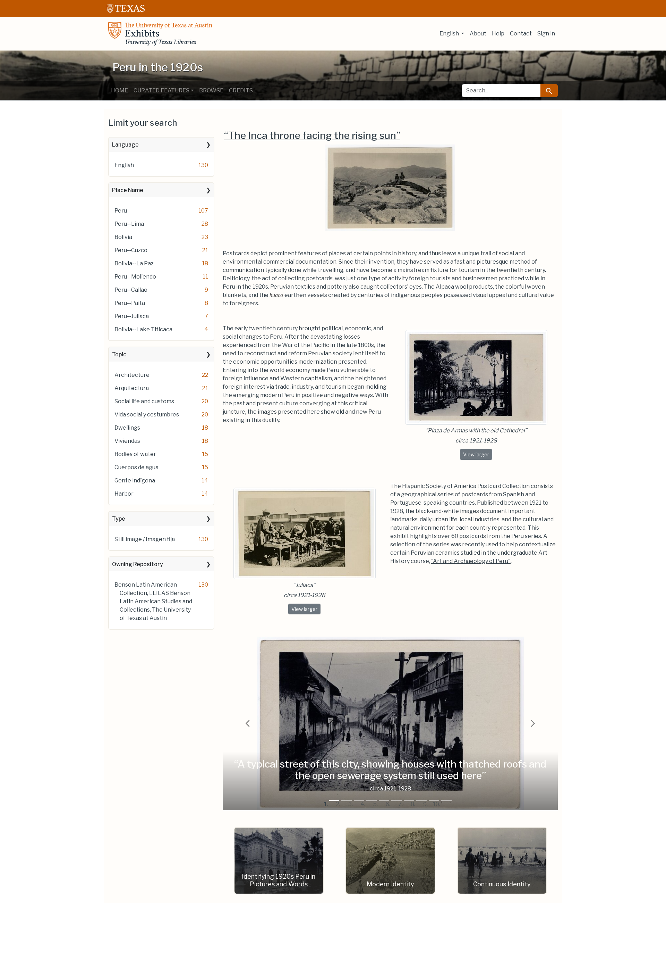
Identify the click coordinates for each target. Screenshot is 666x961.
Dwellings (127, 427)
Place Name (127, 190)
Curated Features (161, 90)
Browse (211, 90)
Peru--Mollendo (135, 276)
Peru (120, 210)
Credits (241, 90)
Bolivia (123, 237)
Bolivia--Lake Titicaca (143, 329)
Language (125, 144)
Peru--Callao (130, 290)
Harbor (124, 493)
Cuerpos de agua (136, 467)
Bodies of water (135, 454)
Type (118, 518)
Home (119, 90)
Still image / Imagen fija (144, 539)
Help (498, 33)
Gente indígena (134, 480)
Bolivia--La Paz (134, 263)
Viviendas (127, 441)
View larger (477, 454)
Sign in (546, 33)
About (478, 33)
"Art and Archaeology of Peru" (471, 561)
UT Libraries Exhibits (160, 34)
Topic (119, 354)
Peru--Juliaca (131, 316)
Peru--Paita (129, 303)
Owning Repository (137, 564)
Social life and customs (144, 401)
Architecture (132, 375)
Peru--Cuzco (130, 250)
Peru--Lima (129, 224)
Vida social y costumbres (146, 414)
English (124, 165)
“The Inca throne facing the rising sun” (312, 135)
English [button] (449, 33)
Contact (521, 33)
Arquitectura (131, 388)
